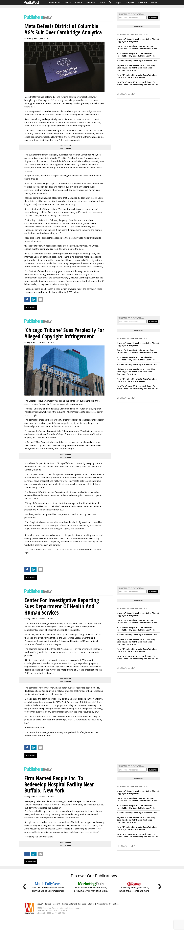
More (102, 2)
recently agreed (33, 292)
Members (90, 2)
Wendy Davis (33, 38)
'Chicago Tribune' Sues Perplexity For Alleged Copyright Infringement (138, 40)
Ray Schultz (32, 342)
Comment (31, 307)
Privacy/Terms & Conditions (108, 904)
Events (68, 2)
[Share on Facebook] (27, 299)
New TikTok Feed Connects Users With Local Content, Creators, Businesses (137, 76)
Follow (154, 2)
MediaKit (56, 904)
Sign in (119, 2)
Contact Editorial (69, 904)
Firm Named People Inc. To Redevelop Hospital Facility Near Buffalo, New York (136, 54)
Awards (78, 2)
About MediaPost (44, 904)
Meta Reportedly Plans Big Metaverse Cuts (137, 60)
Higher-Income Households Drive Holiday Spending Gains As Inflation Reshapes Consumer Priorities (136, 67)
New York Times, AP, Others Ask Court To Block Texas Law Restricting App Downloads (137, 83)
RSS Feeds (82, 904)
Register (130, 2)
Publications (54, 2)
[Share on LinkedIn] (34, 299)
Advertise (142, 2)
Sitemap (91, 904)
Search (110, 2)
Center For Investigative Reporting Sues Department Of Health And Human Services (137, 47)
